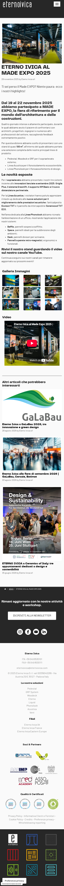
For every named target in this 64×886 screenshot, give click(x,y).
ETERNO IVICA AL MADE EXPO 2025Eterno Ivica (17, 4)
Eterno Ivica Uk (32, 725)
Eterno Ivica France (32, 728)
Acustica (32, 709)
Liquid (32, 702)
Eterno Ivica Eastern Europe (32, 731)
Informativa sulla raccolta (11, 884)
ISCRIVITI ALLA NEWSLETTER (32, 615)
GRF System (32, 692)
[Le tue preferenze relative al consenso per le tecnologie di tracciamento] (14, 881)
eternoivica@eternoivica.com (32, 668)
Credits (28, 819)
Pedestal (32, 689)
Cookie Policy (16, 819)
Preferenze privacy (44, 819)
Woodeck (32, 695)
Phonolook (32, 706)
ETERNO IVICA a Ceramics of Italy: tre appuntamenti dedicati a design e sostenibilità (27, 566)
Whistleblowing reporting (32, 823)
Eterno (32, 699)
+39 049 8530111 (34, 662)
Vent (32, 712)
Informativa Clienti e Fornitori (39, 816)
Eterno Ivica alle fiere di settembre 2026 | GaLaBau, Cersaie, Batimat (30, 475)
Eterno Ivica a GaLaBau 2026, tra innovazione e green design (24, 426)
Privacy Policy (15, 816)
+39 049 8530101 (34, 659)
